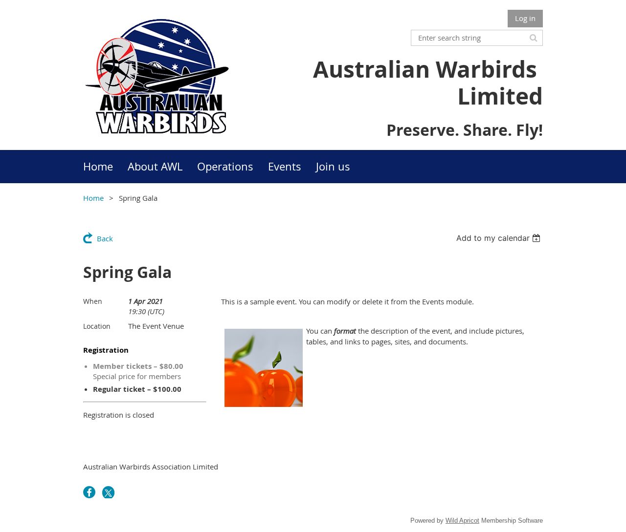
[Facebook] (89, 492)
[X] (108, 492)
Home (93, 198)
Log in (525, 18)
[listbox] (499, 238)
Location (97, 326)
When (92, 301)
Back (105, 238)
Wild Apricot (462, 520)
